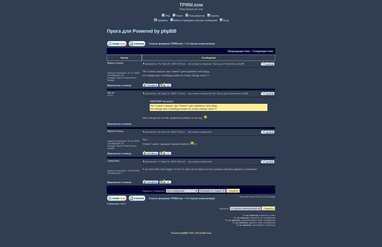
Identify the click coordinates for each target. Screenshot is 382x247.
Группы (215, 15)
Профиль (162, 20)
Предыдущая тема (239, 51)
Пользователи (197, 15)
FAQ (167, 15)
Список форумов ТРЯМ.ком (166, 43)
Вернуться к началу (119, 85)
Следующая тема (263, 51)
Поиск (179, 15)
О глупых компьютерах (200, 43)
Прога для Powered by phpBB (142, 31)
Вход (226, 20)
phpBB (184, 233)
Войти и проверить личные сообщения (195, 20)
